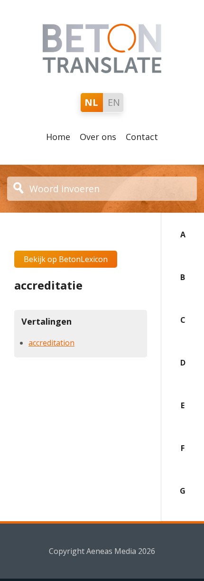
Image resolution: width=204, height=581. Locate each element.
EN (114, 102)
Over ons (98, 136)
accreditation (51, 342)
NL (91, 102)
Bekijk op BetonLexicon (66, 259)
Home (58, 136)
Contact (142, 136)
